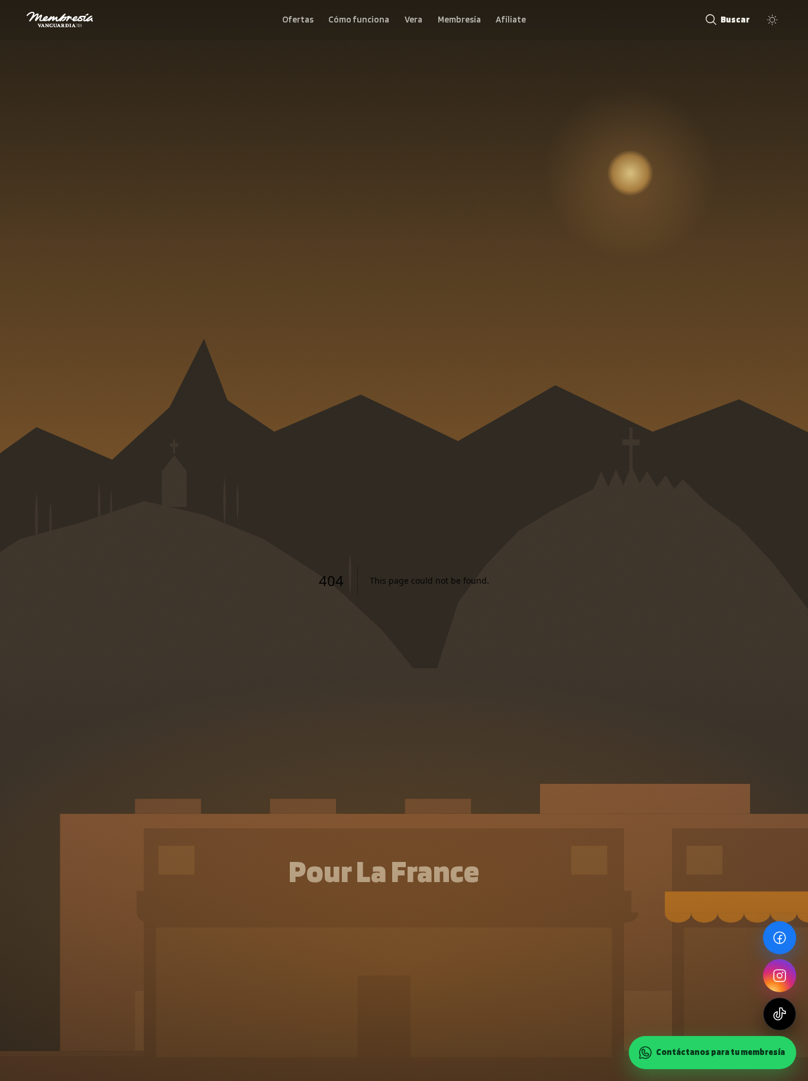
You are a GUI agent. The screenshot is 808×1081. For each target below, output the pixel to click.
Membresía (459, 19)
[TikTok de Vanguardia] (779, 1014)
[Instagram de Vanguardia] (779, 975)
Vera (413, 19)
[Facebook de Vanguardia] (779, 937)
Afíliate (511, 19)
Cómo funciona (358, 19)
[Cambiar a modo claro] (772, 20)
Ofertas (297, 19)
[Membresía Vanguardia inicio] (60, 19)
